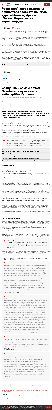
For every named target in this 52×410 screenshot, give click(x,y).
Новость (11, 75)
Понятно (48, 407)
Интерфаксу (35, 38)
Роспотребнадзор (5, 31)
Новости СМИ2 (5, 82)
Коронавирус (6, 75)
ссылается (33, 32)
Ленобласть (6, 389)
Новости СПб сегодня (12, 389)
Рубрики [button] (16, 4)
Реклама (39, 4)
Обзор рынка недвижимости (29, 390)
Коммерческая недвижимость (6, 391)
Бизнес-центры (32, 389)
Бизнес (38, 389)
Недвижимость (37, 390)
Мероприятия (33, 4)
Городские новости (44, 390)
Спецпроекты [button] (24, 4)
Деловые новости (26, 389)
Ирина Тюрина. (22, 39)
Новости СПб (20, 389)
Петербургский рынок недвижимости (8, 390)
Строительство (42, 389)
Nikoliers (16, 206)
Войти (47, 4)
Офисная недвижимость (19, 390)
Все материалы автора (16, 28)
